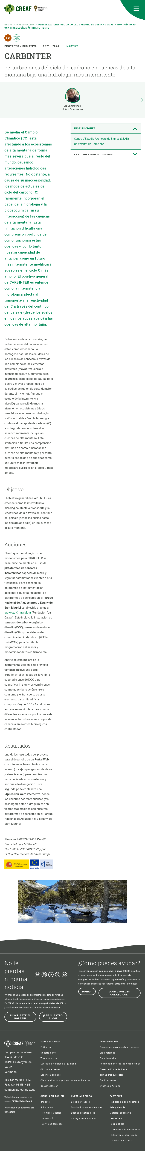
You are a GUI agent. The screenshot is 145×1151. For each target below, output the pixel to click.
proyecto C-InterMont (17, 612)
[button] (142, 100)
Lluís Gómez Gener (72, 109)
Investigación (25, 24)
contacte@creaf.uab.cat (19, 1089)
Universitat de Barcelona (89, 144)
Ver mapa (10, 1072)
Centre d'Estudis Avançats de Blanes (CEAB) (101, 138)
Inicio (8, 24)
